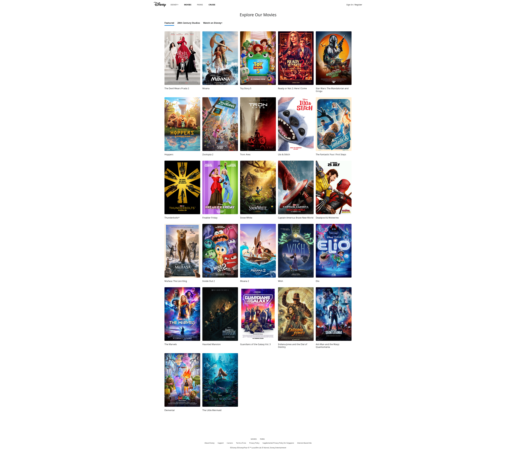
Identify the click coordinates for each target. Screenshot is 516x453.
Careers (230, 443)
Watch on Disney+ (212, 22)
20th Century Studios (188, 22)
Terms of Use (241, 443)
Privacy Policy (254, 443)
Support (221, 443)
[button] (356, 4)
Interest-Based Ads (304, 443)
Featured (169, 22)
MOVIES (254, 439)
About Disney (209, 443)
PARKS (262, 439)
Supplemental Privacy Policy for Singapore (278, 443)
